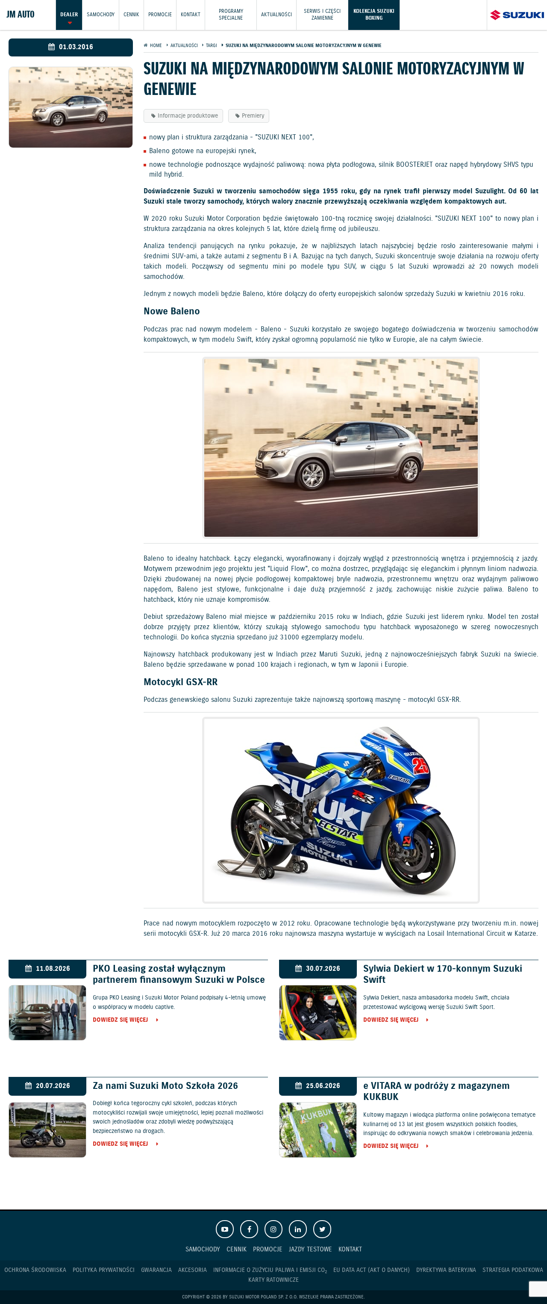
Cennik (131, 14)
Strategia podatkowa (512, 1270)
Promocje (160, 14)
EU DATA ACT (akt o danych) (371, 1270)
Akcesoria (192, 1270)
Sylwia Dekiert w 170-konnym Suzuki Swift (442, 974)
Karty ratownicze (273, 1280)
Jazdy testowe (310, 1249)
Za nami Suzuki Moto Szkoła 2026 (165, 1086)
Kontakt (190, 14)
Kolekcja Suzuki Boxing (373, 15)
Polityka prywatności (104, 1270)
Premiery (253, 116)
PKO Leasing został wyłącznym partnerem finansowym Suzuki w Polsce (179, 974)
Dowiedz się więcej (120, 1020)
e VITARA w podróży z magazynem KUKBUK (436, 1091)
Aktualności (276, 14)
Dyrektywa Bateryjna (446, 1270)
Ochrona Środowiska (35, 1270)
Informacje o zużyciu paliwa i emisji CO (270, 1270)
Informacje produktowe (188, 116)
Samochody (101, 14)
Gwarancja (156, 1270)
